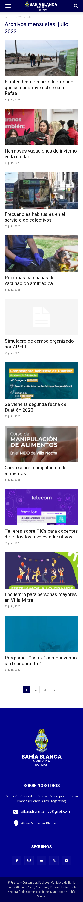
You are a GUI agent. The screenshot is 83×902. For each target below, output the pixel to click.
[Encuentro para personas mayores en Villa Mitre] (41, 570)
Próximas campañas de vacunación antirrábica (30, 280)
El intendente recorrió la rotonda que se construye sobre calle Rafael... (39, 87)
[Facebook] (16, 860)
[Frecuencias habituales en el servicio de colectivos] (41, 190)
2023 (19, 17)
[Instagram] (29, 860)
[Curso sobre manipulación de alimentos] (41, 444)
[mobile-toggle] (7, 6)
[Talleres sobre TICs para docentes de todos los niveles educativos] (41, 507)
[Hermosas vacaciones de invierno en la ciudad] (41, 127)
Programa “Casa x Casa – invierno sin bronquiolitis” (41, 660)
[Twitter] (54, 860)
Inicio (8, 17)
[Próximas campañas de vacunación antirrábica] (41, 253)
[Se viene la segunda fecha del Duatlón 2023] (41, 380)
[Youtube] (66, 860)
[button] (76, 6)
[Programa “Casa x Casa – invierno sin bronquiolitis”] (41, 634)
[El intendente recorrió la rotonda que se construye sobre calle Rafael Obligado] (41, 58)
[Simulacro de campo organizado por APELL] (41, 317)
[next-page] (55, 689)
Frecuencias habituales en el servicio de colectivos (35, 217)
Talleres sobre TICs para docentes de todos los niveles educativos (41, 534)
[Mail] (41, 860)
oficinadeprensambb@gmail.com (45, 811)
